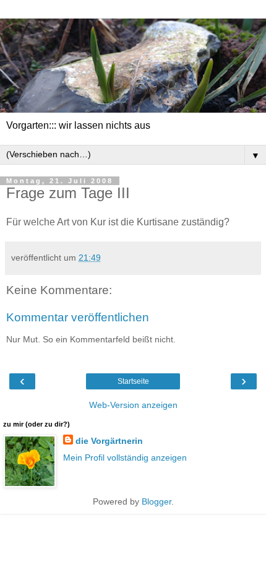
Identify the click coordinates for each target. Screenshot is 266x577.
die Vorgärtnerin (109, 441)
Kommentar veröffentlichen (77, 317)
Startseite (133, 381)
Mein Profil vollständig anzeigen (125, 457)
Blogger (156, 501)
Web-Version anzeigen (133, 405)
